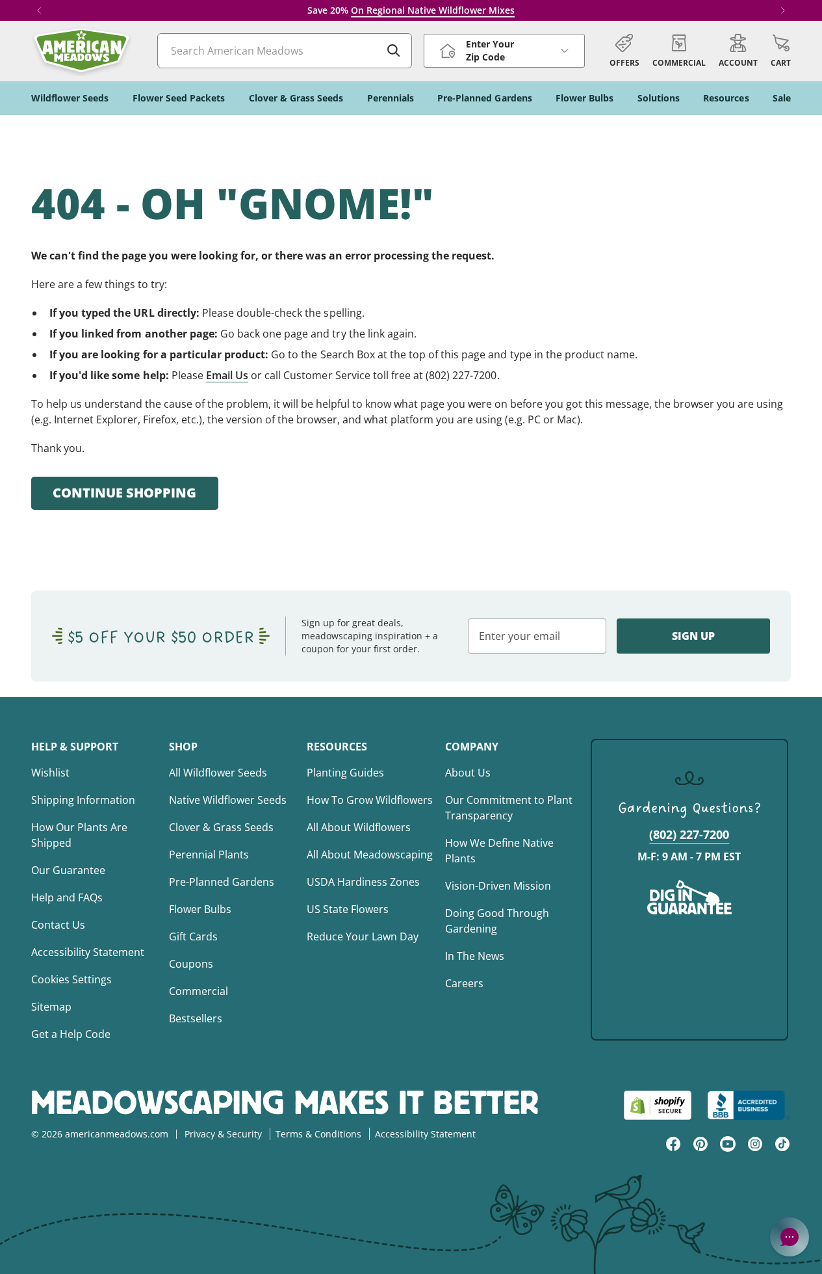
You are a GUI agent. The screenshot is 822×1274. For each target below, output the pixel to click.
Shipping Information (83, 800)
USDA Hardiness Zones (363, 882)
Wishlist (50, 772)
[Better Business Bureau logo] (749, 1105)
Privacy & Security (223, 1134)
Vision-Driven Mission (498, 886)
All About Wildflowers (359, 827)
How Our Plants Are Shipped (79, 835)
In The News (474, 956)
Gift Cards (193, 936)
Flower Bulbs (200, 909)
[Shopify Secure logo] (657, 1105)
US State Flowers (348, 909)
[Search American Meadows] (393, 50)
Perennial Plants (209, 854)
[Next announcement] (783, 10)
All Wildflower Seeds (218, 772)
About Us (468, 772)
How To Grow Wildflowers (370, 800)
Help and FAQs (67, 897)
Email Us (227, 375)
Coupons (191, 964)
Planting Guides (345, 772)
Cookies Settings (71, 979)
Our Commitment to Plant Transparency (508, 808)
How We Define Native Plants (499, 851)
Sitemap (51, 1007)
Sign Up (693, 636)
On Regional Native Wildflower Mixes (433, 10)
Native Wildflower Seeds (228, 800)
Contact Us (58, 925)
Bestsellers (195, 1018)
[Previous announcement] (39, 10)
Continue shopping (124, 492)
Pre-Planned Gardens (221, 882)
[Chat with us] (789, 1236)
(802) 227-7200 (689, 834)
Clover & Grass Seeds (221, 827)
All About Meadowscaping (370, 854)
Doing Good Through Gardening (497, 921)
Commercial (198, 991)
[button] (781, 50)
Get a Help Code (70, 1034)
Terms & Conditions (318, 1134)
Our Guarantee (68, 870)
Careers (464, 983)
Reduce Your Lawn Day (362, 936)
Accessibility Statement (87, 952)
